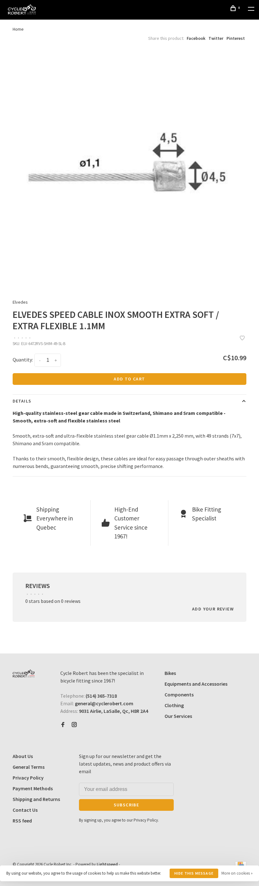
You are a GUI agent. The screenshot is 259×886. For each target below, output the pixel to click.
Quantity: (23, 359)
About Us (23, 756)
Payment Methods (33, 788)
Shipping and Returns (36, 799)
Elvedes (20, 302)
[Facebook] (62, 725)
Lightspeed (107, 864)
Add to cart (129, 379)
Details (22, 401)
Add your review (213, 609)
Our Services (178, 716)
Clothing (174, 705)
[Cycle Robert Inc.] (23, 674)
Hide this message (194, 873)
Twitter (215, 38)
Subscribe (126, 805)
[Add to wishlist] (242, 338)
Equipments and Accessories (196, 684)
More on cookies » (237, 873)
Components (179, 694)
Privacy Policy (28, 777)
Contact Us (25, 810)
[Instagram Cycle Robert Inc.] (74, 725)
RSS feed (22, 820)
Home (18, 29)
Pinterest (235, 38)
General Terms (29, 767)
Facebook (196, 38)
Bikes (170, 673)
